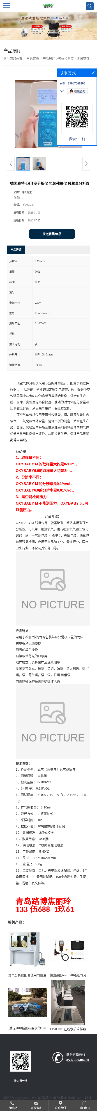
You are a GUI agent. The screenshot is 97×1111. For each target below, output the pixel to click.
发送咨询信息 (51, 234)
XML (80, 1098)
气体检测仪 (66, 58)
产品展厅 (49, 58)
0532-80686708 (77, 1060)
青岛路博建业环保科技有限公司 (57, 1098)
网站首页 (32, 58)
